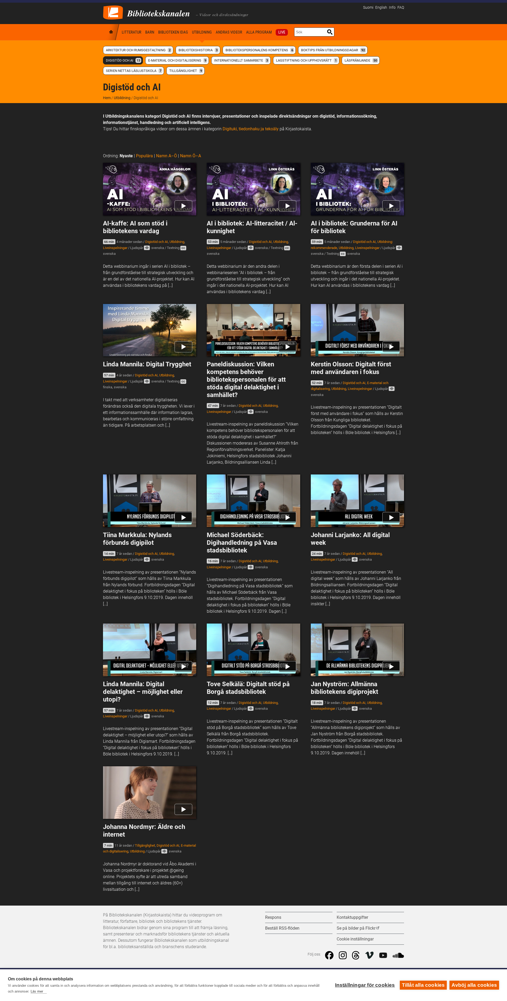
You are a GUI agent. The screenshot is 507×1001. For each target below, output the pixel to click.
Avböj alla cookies (474, 985)
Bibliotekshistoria (198, 50)
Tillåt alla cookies (423, 985)
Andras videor (229, 32)
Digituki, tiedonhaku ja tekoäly (251, 128)
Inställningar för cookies (365, 985)
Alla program (259, 32)
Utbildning (202, 32)
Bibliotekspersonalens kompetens (259, 50)
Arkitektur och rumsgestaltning (138, 50)
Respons (273, 917)
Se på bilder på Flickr (356, 928)
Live (281, 32)
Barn (149, 32)
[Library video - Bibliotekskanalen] (113, 12)
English (381, 7)
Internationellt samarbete (241, 60)
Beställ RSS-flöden (282, 928)
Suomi (368, 7)
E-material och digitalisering (177, 60)
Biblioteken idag (173, 32)
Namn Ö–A (190, 155)
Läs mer (37, 991)
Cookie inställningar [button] (355, 939)
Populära (144, 155)
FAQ (400, 7)
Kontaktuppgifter (352, 917)
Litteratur (131, 32)
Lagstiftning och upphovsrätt (306, 60)
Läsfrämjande (361, 60)
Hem (111, 32)
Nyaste (126, 155)
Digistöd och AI (123, 60)
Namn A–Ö (166, 155)
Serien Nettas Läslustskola (133, 71)
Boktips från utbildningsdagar (333, 50)
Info (392, 7)
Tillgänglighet (185, 71)
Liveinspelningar (115, 248)
